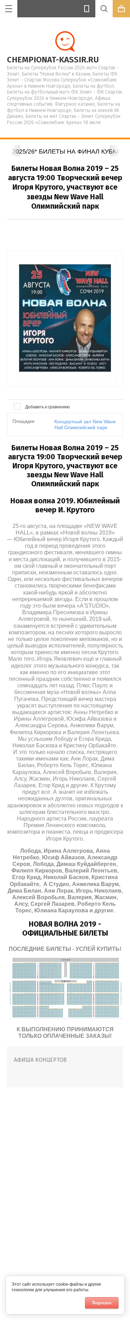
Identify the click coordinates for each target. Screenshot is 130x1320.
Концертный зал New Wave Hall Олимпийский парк (85, 424)
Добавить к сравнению (47, 407)
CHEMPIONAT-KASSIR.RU (53, 59)
